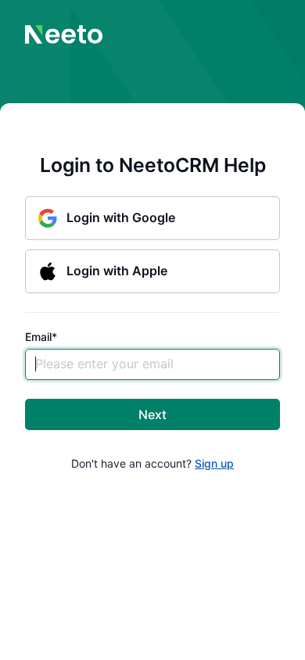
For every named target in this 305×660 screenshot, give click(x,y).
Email (41, 337)
